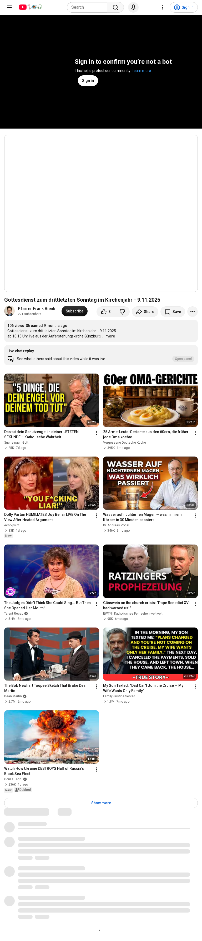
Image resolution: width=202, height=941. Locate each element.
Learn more (141, 70)
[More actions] (192, 311)
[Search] (115, 7)
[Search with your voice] (133, 7)
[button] (101, 355)
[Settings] (162, 7)
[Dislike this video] (122, 311)
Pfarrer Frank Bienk (36, 308)
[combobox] (88, 7)
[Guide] (9, 7)
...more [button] (108, 336)
